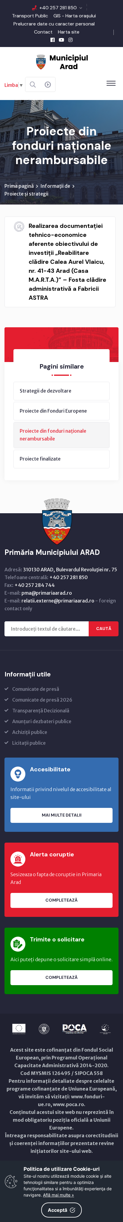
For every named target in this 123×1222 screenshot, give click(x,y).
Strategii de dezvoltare (45, 391)
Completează (61, 900)
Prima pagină (19, 186)
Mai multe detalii (62, 815)
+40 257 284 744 (34, 585)
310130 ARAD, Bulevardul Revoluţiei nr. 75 (70, 570)
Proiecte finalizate (40, 459)
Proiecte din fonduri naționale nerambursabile (53, 435)
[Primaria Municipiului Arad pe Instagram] (70, 40)
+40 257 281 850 (58, 7)
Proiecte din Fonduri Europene (53, 411)
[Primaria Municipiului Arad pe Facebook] (52, 40)
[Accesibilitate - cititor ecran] (48, 85)
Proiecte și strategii (26, 194)
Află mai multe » (58, 1194)
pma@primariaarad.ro (46, 593)
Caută (103, 628)
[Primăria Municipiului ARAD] (61, 61)
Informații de (55, 186)
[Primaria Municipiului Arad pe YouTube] (61, 40)
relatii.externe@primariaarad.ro (57, 601)
